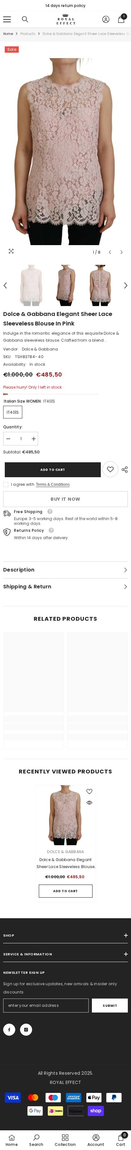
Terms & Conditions (53, 484)
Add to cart (51, 469)
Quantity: (13, 427)
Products (28, 33)
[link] (110, 469)
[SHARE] (123, 469)
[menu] (7, 19)
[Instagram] (26, 1030)
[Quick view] (89, 802)
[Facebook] (9, 1030)
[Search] (25, 19)
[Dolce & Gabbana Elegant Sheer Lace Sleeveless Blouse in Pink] (66, 815)
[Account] (105, 19)
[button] (109, 252)
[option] (65, 5)
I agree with (22, 484)
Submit (110, 1005)
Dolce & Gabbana (40, 349)
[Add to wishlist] (89, 791)
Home (8, 33)
